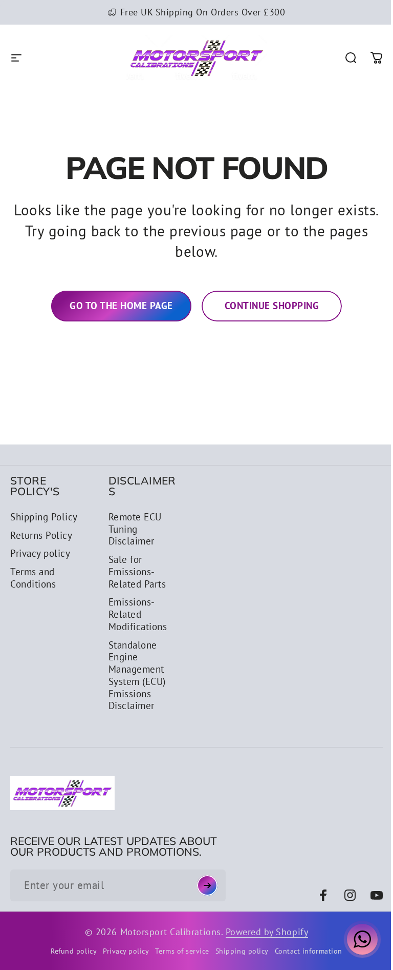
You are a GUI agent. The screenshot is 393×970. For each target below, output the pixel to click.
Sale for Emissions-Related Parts (135, 572)
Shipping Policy (44, 517)
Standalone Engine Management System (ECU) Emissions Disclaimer (135, 675)
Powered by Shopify (263, 932)
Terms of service (178, 951)
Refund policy (70, 951)
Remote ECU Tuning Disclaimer (133, 529)
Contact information (304, 951)
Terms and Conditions (33, 578)
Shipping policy (238, 951)
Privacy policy (40, 553)
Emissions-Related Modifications (135, 614)
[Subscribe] (202, 885)
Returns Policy (41, 535)
